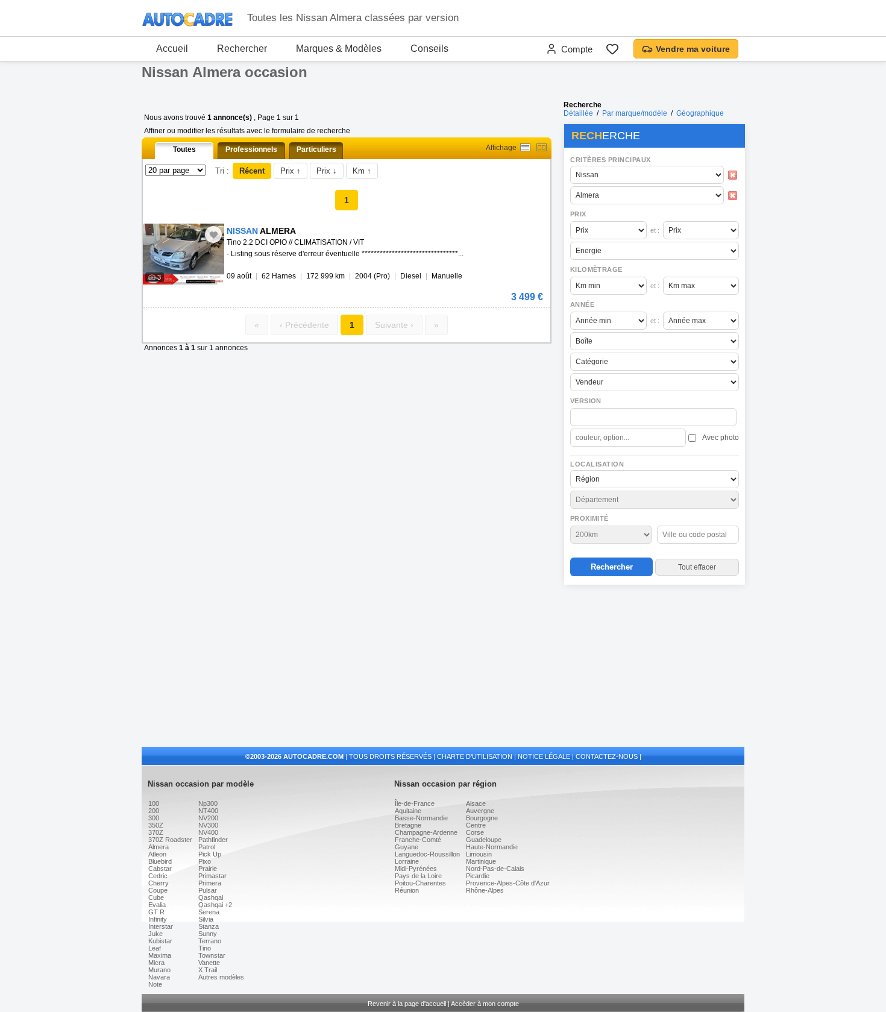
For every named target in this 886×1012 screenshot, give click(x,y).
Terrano (209, 940)
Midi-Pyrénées (416, 868)
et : (654, 230)
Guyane (406, 846)
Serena (208, 912)
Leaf (154, 948)
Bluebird (160, 861)
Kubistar (160, 940)
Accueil (172, 48)
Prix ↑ (290, 170)
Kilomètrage (596, 269)
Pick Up (209, 854)
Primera (209, 883)
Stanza (208, 926)
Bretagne (408, 825)
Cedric (158, 875)
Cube (156, 897)
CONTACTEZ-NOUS (607, 756)
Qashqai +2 (215, 904)
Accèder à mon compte (485, 1003)
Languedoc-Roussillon (427, 854)
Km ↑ (362, 170)
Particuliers (316, 149)
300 (153, 818)
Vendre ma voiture (693, 49)
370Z (155, 832)
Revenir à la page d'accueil (407, 1003)
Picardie (477, 875)
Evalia (157, 904)
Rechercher (242, 48)
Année (582, 304)
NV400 (208, 832)
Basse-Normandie (421, 818)
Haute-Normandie (492, 846)
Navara (159, 977)
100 (153, 803)
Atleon (157, 854)
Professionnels (251, 149)
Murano (159, 969)
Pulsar (207, 890)
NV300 (208, 825)
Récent (252, 170)
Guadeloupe (483, 839)
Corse (475, 832)
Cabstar (160, 868)
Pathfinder (213, 839)
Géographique (700, 113)
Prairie (207, 868)
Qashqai (210, 897)
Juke (155, 933)
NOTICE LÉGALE (544, 756)
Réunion (407, 890)
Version (586, 400)
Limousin (479, 854)
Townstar (211, 955)
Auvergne (480, 810)
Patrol (206, 846)
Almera (158, 846)
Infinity (157, 919)
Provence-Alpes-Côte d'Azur (508, 883)
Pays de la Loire (418, 875)
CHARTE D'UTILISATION (474, 756)
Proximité (589, 518)
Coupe (158, 890)
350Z (155, 825)
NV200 (208, 818)
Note (155, 984)
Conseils (429, 48)
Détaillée (578, 113)
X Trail (207, 969)
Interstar (160, 926)
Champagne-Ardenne (426, 832)
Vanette (209, 962)
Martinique (481, 861)
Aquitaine (408, 810)
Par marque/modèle (634, 113)
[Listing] (525, 147)
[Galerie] (541, 147)
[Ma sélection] (612, 49)
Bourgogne (482, 818)
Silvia (205, 919)
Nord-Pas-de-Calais (495, 868)
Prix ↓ (326, 170)
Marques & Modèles (339, 48)
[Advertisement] (654, 666)
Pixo (204, 861)
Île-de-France (415, 803)
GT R (156, 912)
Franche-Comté (418, 839)
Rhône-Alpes (485, 890)
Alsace (476, 803)
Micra (156, 962)
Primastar (212, 875)
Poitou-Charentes (420, 883)
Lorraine (407, 861)
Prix (578, 214)
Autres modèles (221, 977)
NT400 (208, 810)
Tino (204, 948)
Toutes (184, 149)
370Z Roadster (170, 839)
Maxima (159, 955)
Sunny (207, 933)
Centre (476, 825)
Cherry (158, 883)
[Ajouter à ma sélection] (213, 234)
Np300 (208, 803)
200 (153, 810)
